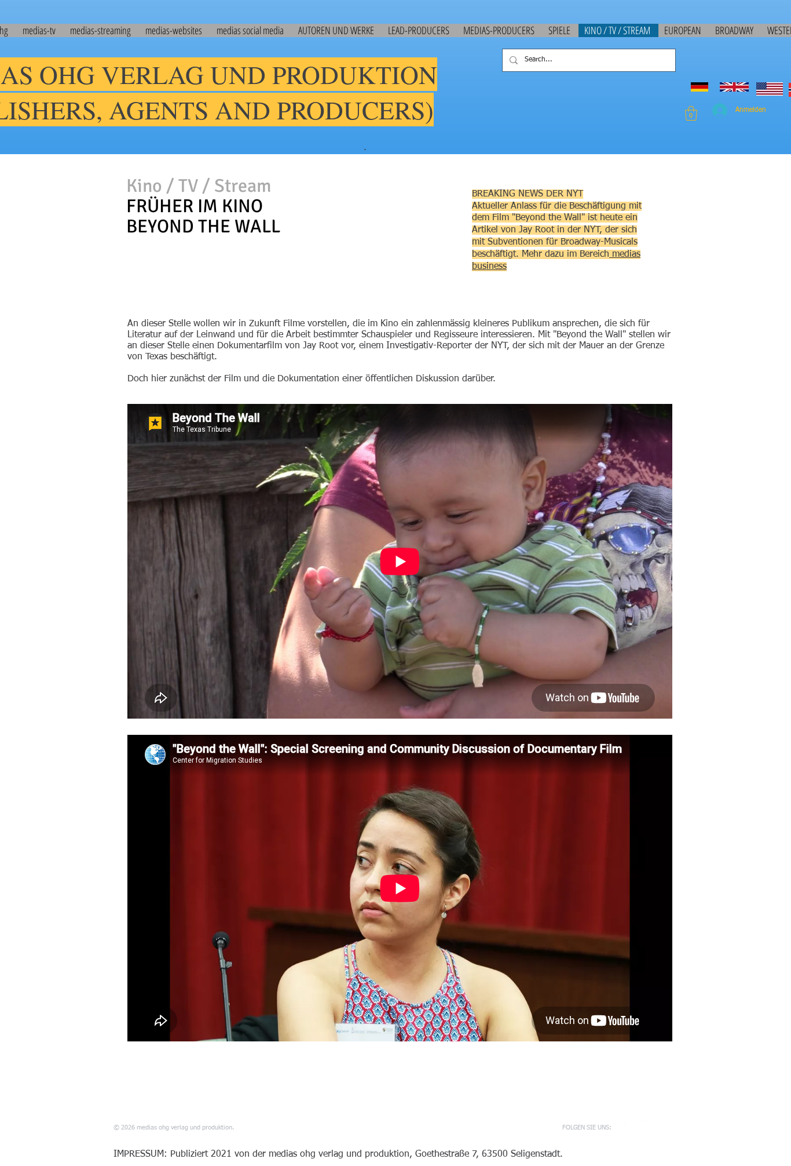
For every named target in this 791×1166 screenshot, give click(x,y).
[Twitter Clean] (646, 1127)
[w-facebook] (629, 1127)
